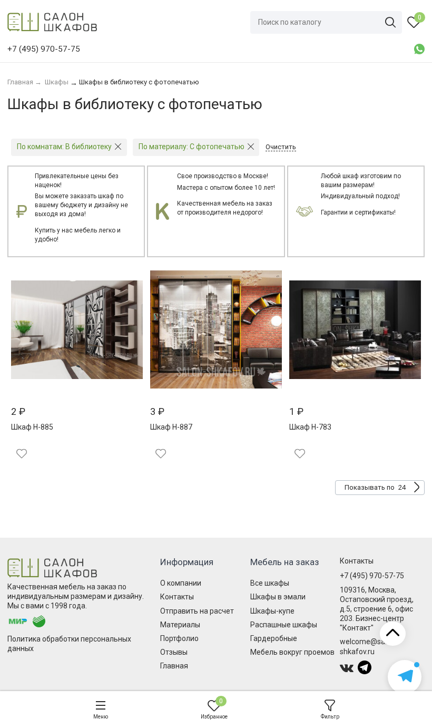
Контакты (177, 597)
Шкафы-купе (272, 611)
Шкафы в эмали (278, 597)
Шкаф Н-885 (32, 427)
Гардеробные (273, 638)
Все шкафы (269, 583)
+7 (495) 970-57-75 (372, 575)
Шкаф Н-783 (310, 427)
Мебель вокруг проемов (292, 652)
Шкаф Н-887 (171, 427)
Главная (174, 666)
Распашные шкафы (283, 624)
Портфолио (179, 638)
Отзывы (174, 652)
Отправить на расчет (197, 611)
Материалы (180, 624)
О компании (180, 583)
